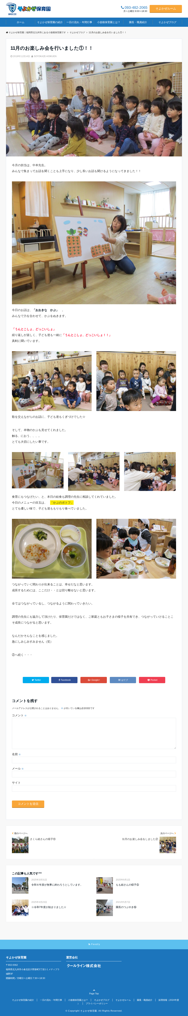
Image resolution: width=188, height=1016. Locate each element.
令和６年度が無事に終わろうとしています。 (57, 884)
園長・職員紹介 (138, 22)
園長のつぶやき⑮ (126, 907)
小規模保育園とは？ (108, 22)
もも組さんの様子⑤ (127, 884)
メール (18, 768)
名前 (16, 754)
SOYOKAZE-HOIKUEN (45, 56)
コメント (19, 715)
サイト (16, 782)
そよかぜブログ (167, 22)
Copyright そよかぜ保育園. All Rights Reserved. (95, 1011)
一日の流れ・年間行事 (79, 22)
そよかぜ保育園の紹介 (50, 22)
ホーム (20, 22)
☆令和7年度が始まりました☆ (48, 907)
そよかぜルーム (166, 8)
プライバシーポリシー (97, 1003)
